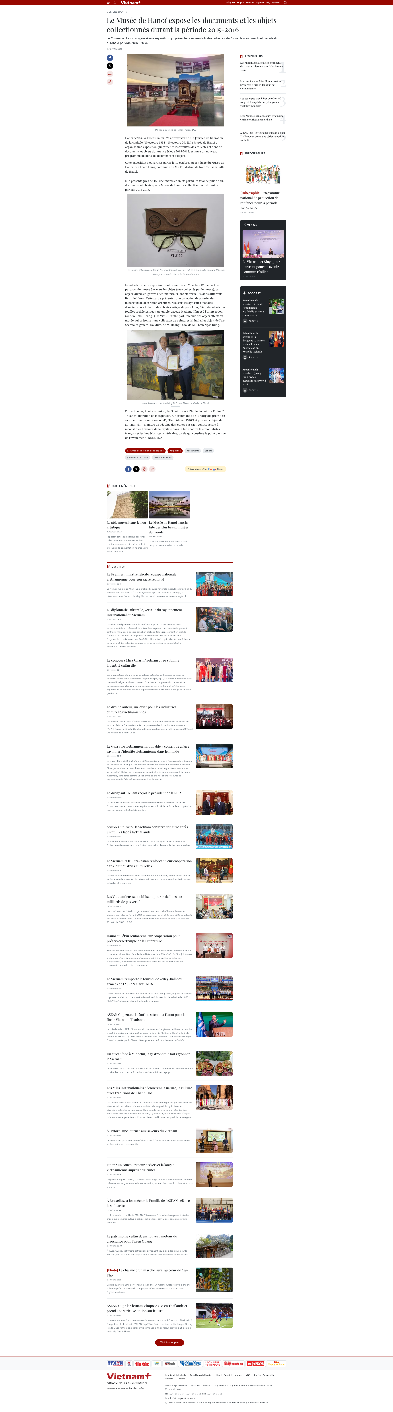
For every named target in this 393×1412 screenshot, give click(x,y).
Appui (227, 1374)
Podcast (254, 293)
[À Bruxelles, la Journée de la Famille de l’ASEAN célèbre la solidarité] (214, 1210)
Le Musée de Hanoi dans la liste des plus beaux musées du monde (169, 527)
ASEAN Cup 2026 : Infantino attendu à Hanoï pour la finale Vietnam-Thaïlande (146, 1017)
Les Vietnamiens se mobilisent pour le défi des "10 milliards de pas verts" (144, 899)
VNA (248, 1374)
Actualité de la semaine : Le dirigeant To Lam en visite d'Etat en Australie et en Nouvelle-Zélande (254, 342)
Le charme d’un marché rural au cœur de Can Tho (147, 1272)
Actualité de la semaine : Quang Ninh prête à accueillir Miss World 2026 (254, 377)
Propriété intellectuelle (175, 1374)
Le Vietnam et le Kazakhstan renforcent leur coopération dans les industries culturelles (149, 863)
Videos (252, 225)
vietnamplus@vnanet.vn (184, 1398)
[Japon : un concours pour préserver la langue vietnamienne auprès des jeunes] (214, 1174)
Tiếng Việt (230, 2)
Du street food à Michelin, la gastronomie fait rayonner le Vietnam (148, 1056)
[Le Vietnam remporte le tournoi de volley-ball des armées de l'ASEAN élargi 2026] (214, 988)
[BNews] (157, 1363)
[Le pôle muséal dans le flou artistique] (127, 504)
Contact (181, 1378)
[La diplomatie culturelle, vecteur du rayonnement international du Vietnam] (214, 619)
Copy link (110, 82)
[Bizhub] (169, 1363)
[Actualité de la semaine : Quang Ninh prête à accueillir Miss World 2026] (276, 375)
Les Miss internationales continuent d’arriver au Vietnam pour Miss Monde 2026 (261, 66)
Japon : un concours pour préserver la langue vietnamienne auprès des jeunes (140, 1167)
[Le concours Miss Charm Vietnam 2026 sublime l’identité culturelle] (214, 670)
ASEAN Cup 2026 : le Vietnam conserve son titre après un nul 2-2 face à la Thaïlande (147, 829)
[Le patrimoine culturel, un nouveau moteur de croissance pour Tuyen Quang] (214, 1246)
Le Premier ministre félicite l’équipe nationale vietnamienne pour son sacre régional (141, 576)
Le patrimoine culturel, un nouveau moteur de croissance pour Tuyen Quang (142, 1238)
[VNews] (129, 1363)
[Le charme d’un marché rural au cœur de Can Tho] (214, 1280)
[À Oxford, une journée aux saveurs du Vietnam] (214, 1140)
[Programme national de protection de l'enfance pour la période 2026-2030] (263, 173)
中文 (268, 3)
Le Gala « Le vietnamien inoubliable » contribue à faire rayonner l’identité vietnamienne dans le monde (148, 749)
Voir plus (118, 567)
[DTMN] (233, 1363)
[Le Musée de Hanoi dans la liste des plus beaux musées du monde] (169, 504)
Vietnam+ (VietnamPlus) (131, 2)
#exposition (175, 450)
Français (250, 2)
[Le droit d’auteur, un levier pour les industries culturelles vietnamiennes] (214, 716)
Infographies (255, 153)
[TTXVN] (115, 1363)
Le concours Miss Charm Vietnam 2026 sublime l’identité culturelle (143, 663)
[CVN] (212, 1363)
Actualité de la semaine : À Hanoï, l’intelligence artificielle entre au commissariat (253, 308)
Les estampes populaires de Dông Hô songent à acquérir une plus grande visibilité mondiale (260, 102)
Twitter (110, 66)
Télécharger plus (169, 1342)
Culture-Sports (117, 11)
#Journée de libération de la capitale (145, 450)
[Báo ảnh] (255, 1363)
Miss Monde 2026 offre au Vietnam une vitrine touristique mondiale (261, 117)
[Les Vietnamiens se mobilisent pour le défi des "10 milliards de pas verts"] (214, 906)
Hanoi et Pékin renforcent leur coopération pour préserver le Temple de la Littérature (143, 938)
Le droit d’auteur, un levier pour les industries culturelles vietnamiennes (141, 709)
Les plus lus (254, 56)
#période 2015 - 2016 (137, 457)
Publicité (169, 1378)
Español (260, 2)
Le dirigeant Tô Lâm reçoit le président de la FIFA (144, 793)
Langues (237, 1374)
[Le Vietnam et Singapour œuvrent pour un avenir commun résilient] (263, 244)
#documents (193, 450)
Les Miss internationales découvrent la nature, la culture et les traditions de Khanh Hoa (149, 1090)
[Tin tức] (142, 1363)
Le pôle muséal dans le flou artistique (126, 524)
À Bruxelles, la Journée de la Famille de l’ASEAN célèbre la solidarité (148, 1203)
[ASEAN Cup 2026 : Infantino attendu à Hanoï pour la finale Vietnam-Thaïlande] (214, 1024)
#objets (208, 450)
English (240, 2)
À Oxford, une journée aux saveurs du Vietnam (142, 1130)
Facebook (110, 58)
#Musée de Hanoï (162, 457)
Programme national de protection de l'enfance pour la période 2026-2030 (260, 200)
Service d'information (264, 1374)
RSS (218, 1374)
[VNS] (190, 1363)
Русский (276, 3)
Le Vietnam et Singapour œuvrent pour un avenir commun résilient (261, 266)
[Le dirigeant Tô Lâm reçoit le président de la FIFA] (214, 802)
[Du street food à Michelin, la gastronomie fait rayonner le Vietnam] (214, 1063)
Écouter (253, 321)
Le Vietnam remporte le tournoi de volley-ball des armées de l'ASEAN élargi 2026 (144, 981)
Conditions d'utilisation (201, 1374)
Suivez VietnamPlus (197, 469)
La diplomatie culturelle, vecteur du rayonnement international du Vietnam (144, 612)
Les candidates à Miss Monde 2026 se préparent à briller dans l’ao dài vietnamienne (260, 84)
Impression (110, 74)
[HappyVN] (276, 1363)
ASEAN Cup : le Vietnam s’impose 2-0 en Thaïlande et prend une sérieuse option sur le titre (147, 1308)
